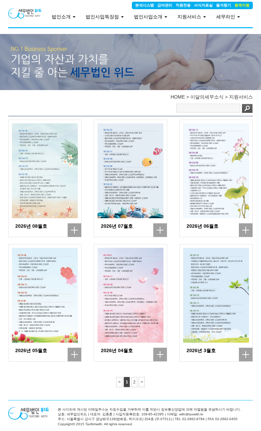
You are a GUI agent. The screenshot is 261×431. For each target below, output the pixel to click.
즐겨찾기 (223, 5)
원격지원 (241, 5)
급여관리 (164, 5)
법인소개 (62, 16)
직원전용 (183, 5)
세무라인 (226, 16)
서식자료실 (203, 5)
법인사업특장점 (103, 16)
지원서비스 (241, 97)
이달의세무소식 (207, 97)
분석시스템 (144, 5)
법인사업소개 (149, 16)
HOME (178, 97)
